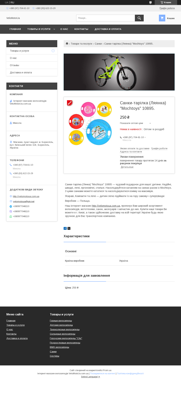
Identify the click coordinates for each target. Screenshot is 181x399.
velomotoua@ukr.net (23, 201)
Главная (15, 29)
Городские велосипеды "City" (66, 338)
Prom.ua (107, 370)
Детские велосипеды (61, 325)
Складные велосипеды (62, 334)
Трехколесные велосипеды (65, 329)
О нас (64, 29)
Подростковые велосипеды (65, 342)
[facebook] (65, 229)
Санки (98, 43)
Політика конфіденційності (130, 373)
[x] (69, 229)
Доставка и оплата (108, 29)
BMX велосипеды (59, 347)
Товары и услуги (38, 29)
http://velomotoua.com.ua (106, 205)
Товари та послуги (81, 43)
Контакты (81, 29)
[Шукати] (139, 18)
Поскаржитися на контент (102, 373)
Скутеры (54, 356)
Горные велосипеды (61, 320)
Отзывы (14, 65)
